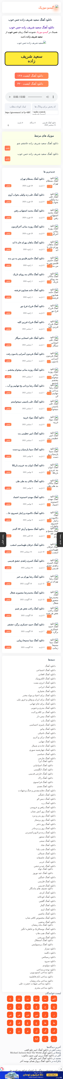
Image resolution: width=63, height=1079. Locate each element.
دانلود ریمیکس (49, 957)
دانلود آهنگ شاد (48, 845)
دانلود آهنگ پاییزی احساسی (42, 724)
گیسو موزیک (42, 32)
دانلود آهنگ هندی (45, 786)
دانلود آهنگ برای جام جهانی (43, 703)
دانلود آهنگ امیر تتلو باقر (40, 1058)
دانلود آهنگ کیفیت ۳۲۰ (30, 83)
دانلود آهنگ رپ (48, 803)
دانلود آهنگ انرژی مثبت (45, 682)
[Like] (6, 125)
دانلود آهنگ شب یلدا (46, 849)
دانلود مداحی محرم (44, 987)
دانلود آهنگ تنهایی (47, 741)
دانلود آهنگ (50, 666)
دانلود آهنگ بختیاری (46, 691)
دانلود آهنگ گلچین (47, 901)
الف (54, 998)
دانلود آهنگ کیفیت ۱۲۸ (30, 75)
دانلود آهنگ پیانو (48, 729)
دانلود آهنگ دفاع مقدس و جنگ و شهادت (37, 790)
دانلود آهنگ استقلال (43, 940)
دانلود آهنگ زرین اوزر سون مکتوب (38, 1055)
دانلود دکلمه (50, 952)
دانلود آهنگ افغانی (47, 674)
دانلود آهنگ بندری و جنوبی (43, 708)
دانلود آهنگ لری (48, 909)
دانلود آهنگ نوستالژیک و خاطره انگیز (38, 929)
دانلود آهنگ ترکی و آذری (44, 737)
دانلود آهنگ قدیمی (47, 885)
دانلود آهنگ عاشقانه (46, 857)
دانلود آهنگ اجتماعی (46, 670)
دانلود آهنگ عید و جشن (45, 866)
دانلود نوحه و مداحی (46, 969)
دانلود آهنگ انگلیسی (43, 769)
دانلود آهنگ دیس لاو (46, 799)
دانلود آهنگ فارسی (49, 123)
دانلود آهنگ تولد (45, 869)
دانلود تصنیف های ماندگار (41, 888)
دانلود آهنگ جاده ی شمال (44, 745)
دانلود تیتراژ (50, 948)
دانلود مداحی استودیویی (41, 972)
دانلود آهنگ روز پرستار (45, 820)
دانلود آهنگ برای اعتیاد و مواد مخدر (39, 695)
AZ (36, 1039)
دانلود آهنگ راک (45, 778)
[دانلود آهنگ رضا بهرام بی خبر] (52, 581)
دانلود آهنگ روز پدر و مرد (44, 815)
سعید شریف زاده (31, 58)
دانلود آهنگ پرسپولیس (42, 944)
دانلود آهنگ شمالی (47, 853)
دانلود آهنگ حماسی (46, 754)
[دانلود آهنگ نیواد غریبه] (52, 421)
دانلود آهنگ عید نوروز (43, 873)
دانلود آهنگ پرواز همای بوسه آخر (35, 1061)
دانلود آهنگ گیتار (48, 905)
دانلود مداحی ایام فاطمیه (41, 976)
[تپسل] (2, 1069)
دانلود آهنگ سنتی (47, 841)
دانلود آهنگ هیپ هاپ (46, 933)
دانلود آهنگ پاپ (48, 720)
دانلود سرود (50, 961)
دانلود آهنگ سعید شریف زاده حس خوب (38, 154)
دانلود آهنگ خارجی (47, 758)
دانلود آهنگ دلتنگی (47, 794)
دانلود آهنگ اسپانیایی (43, 765)
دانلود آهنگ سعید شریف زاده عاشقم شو (37, 143)
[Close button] (61, 1069)
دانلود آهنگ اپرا (45, 761)
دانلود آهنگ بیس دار (46, 716)
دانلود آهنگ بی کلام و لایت (43, 712)
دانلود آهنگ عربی (47, 862)
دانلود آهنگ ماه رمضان (42, 925)
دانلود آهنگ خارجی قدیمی (41, 773)
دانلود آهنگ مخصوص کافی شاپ (40, 918)
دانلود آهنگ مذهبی (47, 922)
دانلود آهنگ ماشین (47, 913)
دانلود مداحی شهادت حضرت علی (34, 983)
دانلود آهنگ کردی (47, 892)
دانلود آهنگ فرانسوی (43, 782)
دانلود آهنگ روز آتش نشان (43, 811)
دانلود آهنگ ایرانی (47, 687)
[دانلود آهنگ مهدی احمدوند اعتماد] (52, 501)
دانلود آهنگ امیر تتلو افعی (36, 1050)
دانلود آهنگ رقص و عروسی (43, 807)
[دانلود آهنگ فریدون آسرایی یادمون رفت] (52, 358)
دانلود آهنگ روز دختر (46, 824)
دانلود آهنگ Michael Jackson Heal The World (31, 1052)
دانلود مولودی (49, 965)
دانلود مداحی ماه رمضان (41, 980)
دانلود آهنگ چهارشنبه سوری (42, 750)
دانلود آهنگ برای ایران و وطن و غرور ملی (36, 699)
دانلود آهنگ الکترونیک (45, 678)
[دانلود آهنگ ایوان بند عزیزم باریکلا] (52, 469)
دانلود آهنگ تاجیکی (47, 733)
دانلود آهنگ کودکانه (46, 897)
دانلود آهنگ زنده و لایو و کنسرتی (40, 832)
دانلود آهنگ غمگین (47, 877)
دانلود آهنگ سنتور (47, 836)
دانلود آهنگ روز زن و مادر (44, 828)
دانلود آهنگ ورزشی (46, 937)
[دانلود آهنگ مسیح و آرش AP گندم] (52, 533)
